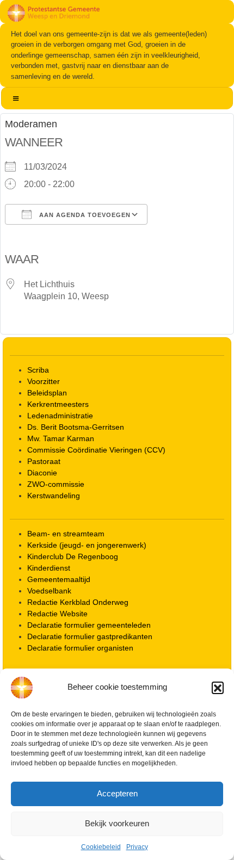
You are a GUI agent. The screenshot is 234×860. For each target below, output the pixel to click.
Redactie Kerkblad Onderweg (77, 602)
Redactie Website (57, 613)
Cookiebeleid (101, 847)
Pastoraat (43, 461)
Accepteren (117, 793)
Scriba (38, 370)
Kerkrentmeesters (58, 404)
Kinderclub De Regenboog (72, 556)
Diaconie (42, 472)
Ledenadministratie (60, 415)
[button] (217, 687)
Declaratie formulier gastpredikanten (89, 636)
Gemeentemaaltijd (58, 579)
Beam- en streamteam (65, 533)
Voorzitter (43, 381)
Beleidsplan (47, 392)
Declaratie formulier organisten (80, 648)
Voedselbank (49, 590)
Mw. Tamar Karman (60, 438)
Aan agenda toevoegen (84, 215)
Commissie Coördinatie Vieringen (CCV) (96, 450)
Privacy (137, 847)
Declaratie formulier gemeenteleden (89, 625)
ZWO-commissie (55, 484)
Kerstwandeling (53, 495)
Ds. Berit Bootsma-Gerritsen (75, 427)
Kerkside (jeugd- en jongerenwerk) (86, 545)
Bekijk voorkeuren (117, 823)
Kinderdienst (48, 568)
